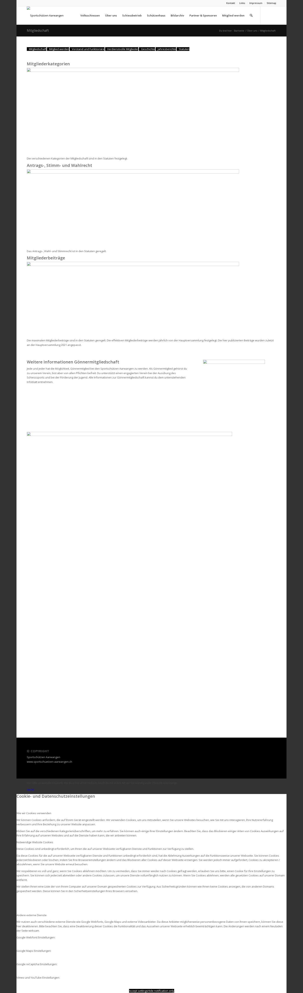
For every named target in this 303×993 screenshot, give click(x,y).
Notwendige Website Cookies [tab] (34, 842)
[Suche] (251, 15)
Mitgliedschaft (38, 30)
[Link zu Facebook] (267, 15)
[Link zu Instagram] (273, 15)
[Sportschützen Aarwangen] (45, 15)
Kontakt (230, 3)
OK (29, 790)
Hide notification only (161, 991)
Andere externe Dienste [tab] (31, 915)
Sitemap (271, 3)
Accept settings (138, 991)
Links (242, 3)
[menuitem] (230, 3)
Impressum (255, 3)
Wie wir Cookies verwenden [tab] (33, 813)
